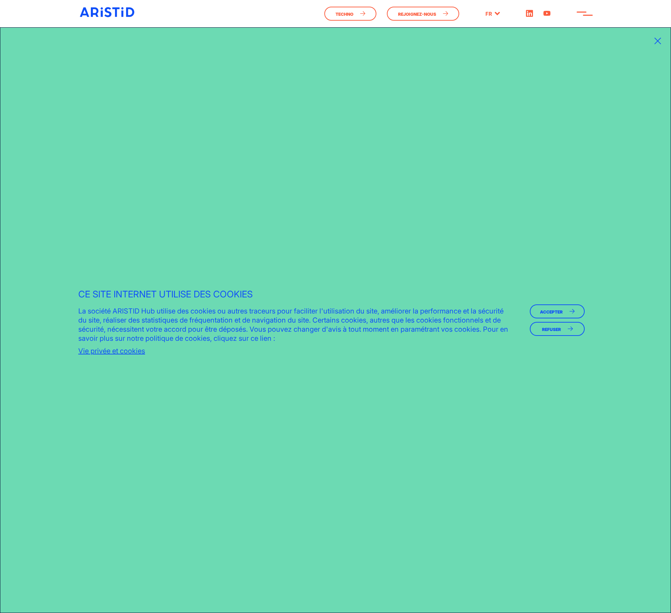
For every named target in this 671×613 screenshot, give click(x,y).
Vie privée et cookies (111, 351)
